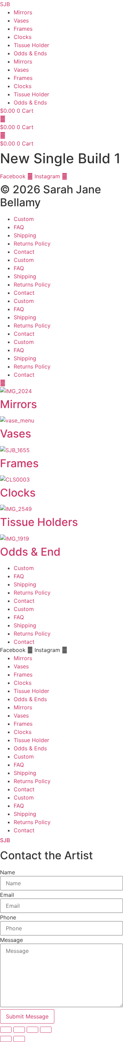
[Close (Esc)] (46, 1030)
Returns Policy (32, 243)
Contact (24, 251)
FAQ (19, 227)
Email (7, 895)
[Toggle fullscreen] (19, 1030)
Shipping (25, 235)
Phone (8, 917)
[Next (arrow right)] (19, 1039)
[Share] (32, 1030)
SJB (5, 840)
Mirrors (23, 12)
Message (11, 940)
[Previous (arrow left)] (6, 1039)
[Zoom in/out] (6, 1030)
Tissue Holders (39, 522)
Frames (23, 28)
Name (7, 872)
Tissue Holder (31, 45)
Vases (21, 20)
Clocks (22, 36)
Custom (24, 219)
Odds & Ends (30, 53)
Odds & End (30, 551)
